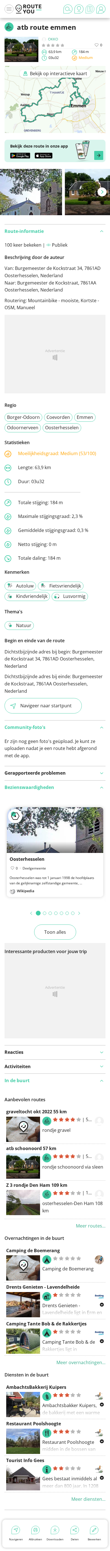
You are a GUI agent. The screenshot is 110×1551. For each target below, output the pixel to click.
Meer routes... (90, 1226)
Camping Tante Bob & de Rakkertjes (46, 1324)
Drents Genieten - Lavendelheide (43, 1287)
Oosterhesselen (62, 428)
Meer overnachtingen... (80, 1362)
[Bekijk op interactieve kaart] (55, 129)
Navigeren (16, 1539)
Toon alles (55, 932)
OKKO (53, 39)
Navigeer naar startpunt (46, 706)
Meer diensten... (88, 1499)
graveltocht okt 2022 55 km (36, 1112)
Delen (75, 1539)
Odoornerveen (22, 428)
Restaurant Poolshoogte (33, 1424)
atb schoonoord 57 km (31, 1148)
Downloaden (55, 1539)
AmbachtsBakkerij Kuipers (36, 1387)
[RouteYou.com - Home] (28, 8)
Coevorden (58, 417)
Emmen (85, 417)
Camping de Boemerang (33, 1250)
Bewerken (94, 1539)
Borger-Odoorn (23, 417)
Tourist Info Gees (25, 1460)
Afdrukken (35, 1539)
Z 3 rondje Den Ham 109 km (36, 1185)
